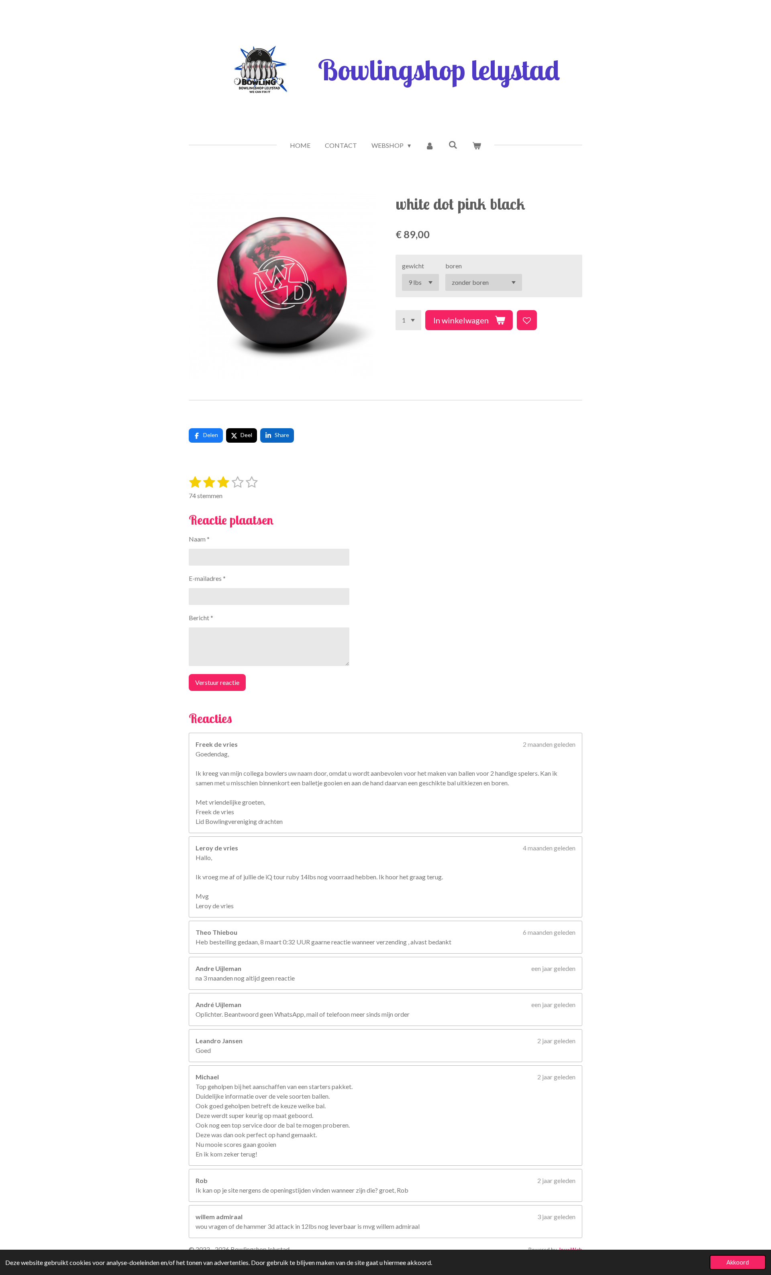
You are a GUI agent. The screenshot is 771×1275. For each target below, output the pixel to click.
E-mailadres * (207, 578)
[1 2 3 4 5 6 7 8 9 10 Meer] (408, 320)
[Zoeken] (453, 144)
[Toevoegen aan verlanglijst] (527, 320)
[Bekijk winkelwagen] (476, 145)
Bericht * (201, 617)
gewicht (413, 266)
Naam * (199, 539)
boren (453, 266)
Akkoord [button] (737, 1262)
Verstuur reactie (217, 682)
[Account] (429, 145)
